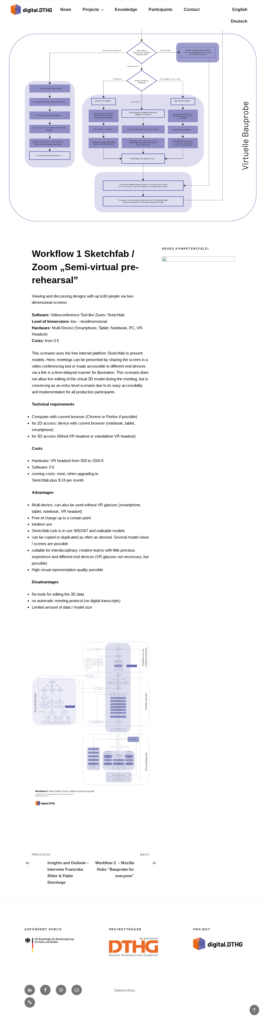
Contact (191, 9)
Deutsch (239, 21)
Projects (91, 9)
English (239, 9)
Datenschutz (124, 990)
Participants (160, 9)
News (65, 9)
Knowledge (126, 9)
